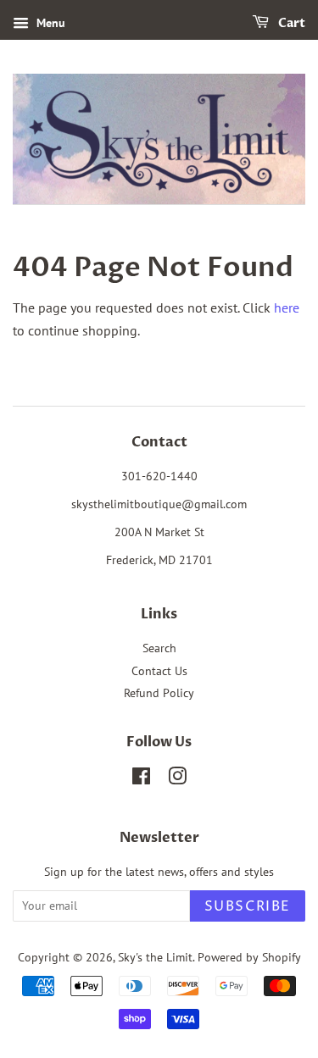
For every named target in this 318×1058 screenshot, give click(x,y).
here (286, 307)
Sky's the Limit (155, 957)
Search (159, 648)
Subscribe (247, 906)
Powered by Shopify (249, 957)
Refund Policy (159, 693)
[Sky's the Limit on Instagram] (177, 779)
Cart (290, 23)
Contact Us (159, 671)
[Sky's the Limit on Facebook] (141, 779)
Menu (49, 22)
